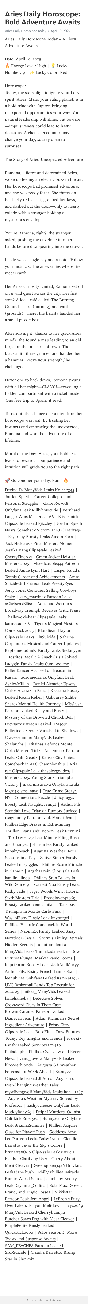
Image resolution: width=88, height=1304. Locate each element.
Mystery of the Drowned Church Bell (39, 717)
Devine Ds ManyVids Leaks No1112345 (39, 489)
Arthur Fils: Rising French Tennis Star (39, 971)
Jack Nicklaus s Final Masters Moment (40, 543)
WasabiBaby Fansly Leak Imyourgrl (37, 917)
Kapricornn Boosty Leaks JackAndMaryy (42, 964)
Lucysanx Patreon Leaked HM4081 (36, 724)
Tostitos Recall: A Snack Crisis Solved (42, 657)
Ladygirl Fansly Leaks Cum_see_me (37, 663)
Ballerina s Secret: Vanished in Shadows (41, 730)
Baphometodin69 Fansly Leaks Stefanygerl (44, 650)
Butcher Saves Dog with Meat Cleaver (39, 1218)
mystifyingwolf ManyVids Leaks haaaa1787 (44, 1091)
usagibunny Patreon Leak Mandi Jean (39, 817)
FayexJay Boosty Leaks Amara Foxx (40, 536)
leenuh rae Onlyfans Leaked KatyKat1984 (42, 978)
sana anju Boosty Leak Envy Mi (51, 831)
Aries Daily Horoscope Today (25, 31)
